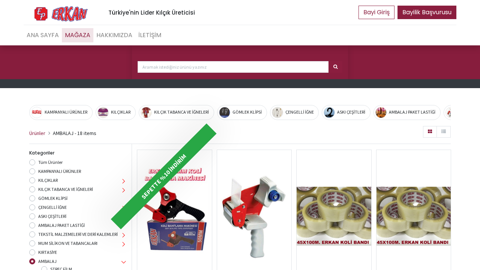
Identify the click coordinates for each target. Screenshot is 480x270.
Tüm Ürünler (50, 162)
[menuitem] (43, 35)
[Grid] (430, 132)
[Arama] (335, 67)
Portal (376, 12)
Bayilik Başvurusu (427, 12)
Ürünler (37, 133)
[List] (443, 132)
